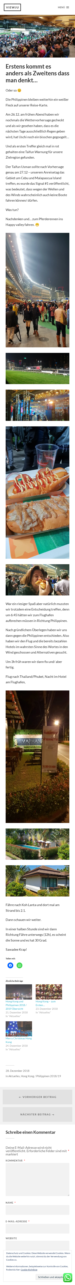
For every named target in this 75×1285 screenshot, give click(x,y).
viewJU (12, 7)
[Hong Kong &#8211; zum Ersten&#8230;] (49, 992)
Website (11, 1238)
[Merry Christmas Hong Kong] (19, 1029)
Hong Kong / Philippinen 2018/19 (41, 1076)
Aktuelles (14, 1076)
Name (11, 1203)
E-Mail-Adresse (17, 1221)
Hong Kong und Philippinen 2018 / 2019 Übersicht (16, 1005)
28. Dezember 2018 (17, 1070)
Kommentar (15, 1160)
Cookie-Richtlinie (29, 1269)
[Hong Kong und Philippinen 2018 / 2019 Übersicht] (19, 992)
